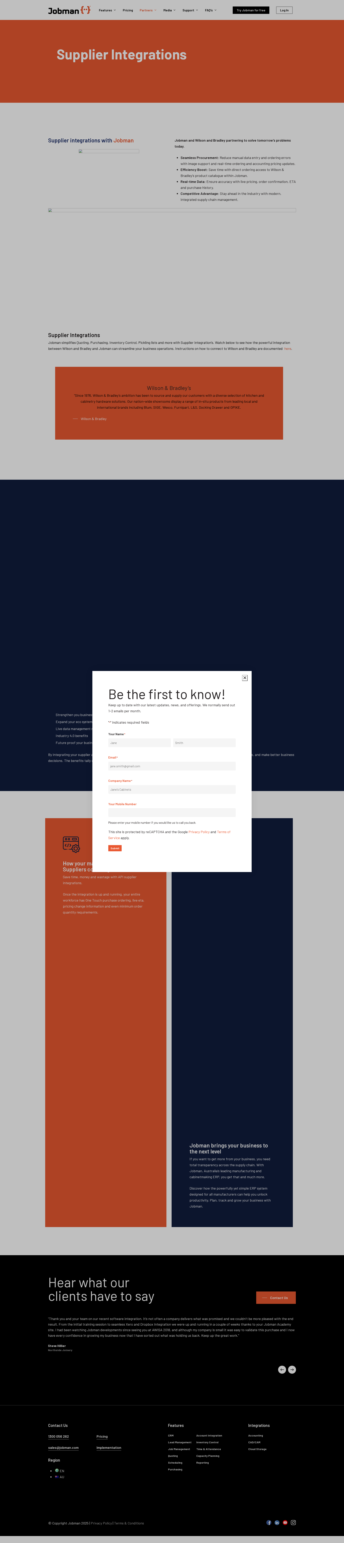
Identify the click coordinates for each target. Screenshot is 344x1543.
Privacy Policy (199, 832)
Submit (114, 848)
